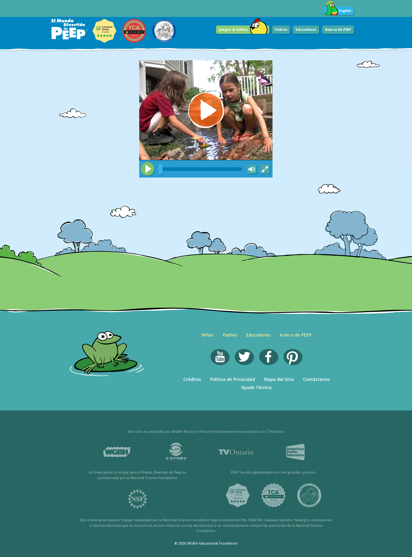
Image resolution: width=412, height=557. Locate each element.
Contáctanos (316, 379)
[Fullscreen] (265, 169)
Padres (281, 29)
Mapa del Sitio (279, 379)
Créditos (192, 379)
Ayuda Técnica (256, 387)
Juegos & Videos (233, 29)
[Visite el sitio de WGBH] (116, 452)
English (345, 10)
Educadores (306, 29)
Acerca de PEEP (338, 29)
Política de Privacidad (232, 379)
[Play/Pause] (147, 169)
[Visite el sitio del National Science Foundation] (137, 499)
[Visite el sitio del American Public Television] (295, 452)
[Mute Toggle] (251, 169)
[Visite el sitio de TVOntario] (236, 452)
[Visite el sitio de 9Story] (176, 452)
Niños (207, 335)
